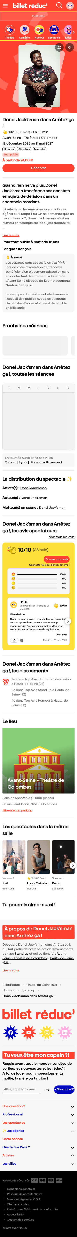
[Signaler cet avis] (21, 640)
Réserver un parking (17, 810)
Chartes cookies (18, 1204)
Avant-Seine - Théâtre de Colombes (29, 138)
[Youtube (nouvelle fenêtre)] (29, 1032)
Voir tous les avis (62, 537)
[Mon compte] (70, 5)
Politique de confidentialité (24, 1194)
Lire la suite (10, 235)
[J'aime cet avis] (14, 640)
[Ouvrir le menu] (6, 5)
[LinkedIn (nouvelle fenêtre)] (65, 1032)
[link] (9, 32)
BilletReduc (11, 985)
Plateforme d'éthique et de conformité (32, 1209)
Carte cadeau (12, 1139)
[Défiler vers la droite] (73, 32)
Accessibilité (15, 1214)
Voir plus (62, 634)
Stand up (21, 954)
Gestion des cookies (20, 1219)
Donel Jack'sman (33, 488)
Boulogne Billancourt (46, 462)
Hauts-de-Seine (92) (42, 985)
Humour (8, 990)
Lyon (22, 462)
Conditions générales (21, 1189)
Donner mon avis (56, 559)
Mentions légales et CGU (23, 1199)
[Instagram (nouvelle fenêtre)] (47, 1032)
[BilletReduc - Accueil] (30, 5)
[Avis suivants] (68, 621)
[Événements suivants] (73, 865)
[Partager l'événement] (59, 47)
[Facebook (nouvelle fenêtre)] (10, 1032)
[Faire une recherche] (59, 5)
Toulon (10, 462)
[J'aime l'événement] (69, 47)
